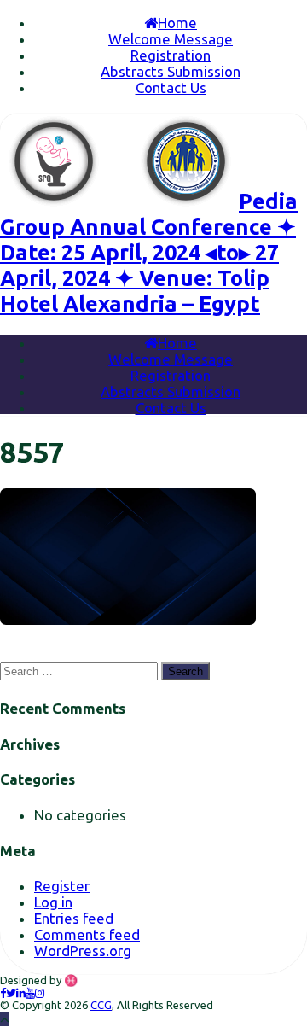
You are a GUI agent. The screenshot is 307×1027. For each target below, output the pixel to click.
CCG (101, 1005)
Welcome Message (170, 39)
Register (62, 886)
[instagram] (39, 993)
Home (177, 23)
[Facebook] (3, 993)
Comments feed (87, 934)
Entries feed (73, 918)
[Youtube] (30, 993)
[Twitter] (11, 993)
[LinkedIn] (21, 993)
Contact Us (171, 87)
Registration (170, 55)
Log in (53, 902)
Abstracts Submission (170, 71)
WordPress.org (82, 950)
